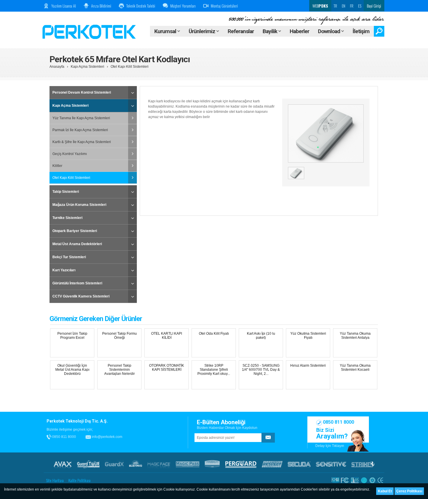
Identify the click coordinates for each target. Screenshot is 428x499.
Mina (212, 464)
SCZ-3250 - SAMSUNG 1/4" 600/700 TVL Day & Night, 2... (261, 369)
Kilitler (57, 166)
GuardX (114, 464)
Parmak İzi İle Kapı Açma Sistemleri (80, 130)
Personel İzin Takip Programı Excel (72, 336)
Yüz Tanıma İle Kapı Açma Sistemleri (81, 118)
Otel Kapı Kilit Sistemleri (129, 67)
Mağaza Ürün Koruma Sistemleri (79, 205)
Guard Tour (88, 464)
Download (329, 31)
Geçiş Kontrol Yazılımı (69, 154)
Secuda (299, 464)
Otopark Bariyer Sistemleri (74, 231)
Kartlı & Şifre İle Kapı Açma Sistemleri (81, 142)
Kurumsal (165, 31)
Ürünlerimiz (202, 31)
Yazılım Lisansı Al (63, 6)
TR (335, 6)
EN (343, 6)
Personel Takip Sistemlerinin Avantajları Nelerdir (119, 369)
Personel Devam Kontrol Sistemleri (81, 92)
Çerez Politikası (409, 491)
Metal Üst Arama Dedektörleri (77, 244)
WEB (320, 6)
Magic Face (159, 464)
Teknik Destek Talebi (140, 6)
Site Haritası (55, 480)
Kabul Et (385, 491)
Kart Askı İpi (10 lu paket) (261, 336)
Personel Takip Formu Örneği (119, 336)
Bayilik (270, 31)
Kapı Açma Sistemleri (87, 67)
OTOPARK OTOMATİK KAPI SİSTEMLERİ (166, 367)
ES (359, 6)
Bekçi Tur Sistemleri (69, 257)
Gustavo (135, 464)
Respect (272, 464)
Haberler (299, 31)
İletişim (361, 31)
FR (351, 6)
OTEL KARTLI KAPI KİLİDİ (166, 336)
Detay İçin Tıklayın (329, 446)
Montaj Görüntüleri (224, 6)
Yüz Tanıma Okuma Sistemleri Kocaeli (355, 367)
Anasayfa (56, 67)
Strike (363, 464)
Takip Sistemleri (65, 192)
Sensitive (331, 464)
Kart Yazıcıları (63, 270)
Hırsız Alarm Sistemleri (308, 365)
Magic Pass (187, 464)
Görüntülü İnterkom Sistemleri (77, 283)
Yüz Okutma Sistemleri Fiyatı (308, 336)
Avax (62, 464)
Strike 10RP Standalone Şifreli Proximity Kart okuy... (213, 369)
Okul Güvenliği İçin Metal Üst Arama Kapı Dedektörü (72, 369)
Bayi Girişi (374, 6)
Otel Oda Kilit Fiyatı (214, 334)
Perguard (240, 464)
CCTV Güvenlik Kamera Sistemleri (80, 296)
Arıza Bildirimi (101, 6)
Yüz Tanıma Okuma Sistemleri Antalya (355, 336)
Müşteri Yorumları (183, 6)
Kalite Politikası (79, 480)
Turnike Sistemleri (67, 218)
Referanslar (241, 31)
